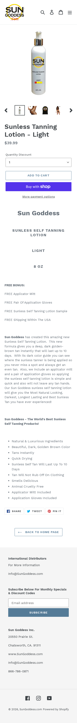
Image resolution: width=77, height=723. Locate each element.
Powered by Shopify (56, 709)
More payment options (38, 196)
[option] (19, 110)
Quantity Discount (18, 154)
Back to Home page (41, 532)
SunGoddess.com (31, 709)
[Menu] (69, 12)
